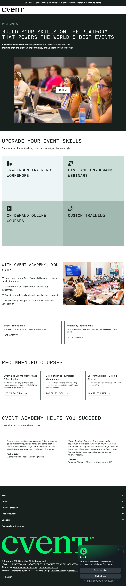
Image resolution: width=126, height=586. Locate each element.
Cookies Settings (48, 567)
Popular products (10, 507)
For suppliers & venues (13, 526)
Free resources (9, 513)
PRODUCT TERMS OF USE (58, 564)
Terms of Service (76, 571)
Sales (4, 495)
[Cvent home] (13, 10)
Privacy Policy (57, 571)
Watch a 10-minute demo (89, 3)
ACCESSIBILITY (35, 564)
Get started (11, 335)
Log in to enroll (14, 393)
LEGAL (5, 564)
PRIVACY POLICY (18, 564)
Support (6, 520)
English (8, 577)
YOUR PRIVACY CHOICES (25, 567)
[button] (63, 90)
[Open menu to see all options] (122, 10)
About (5, 501)
